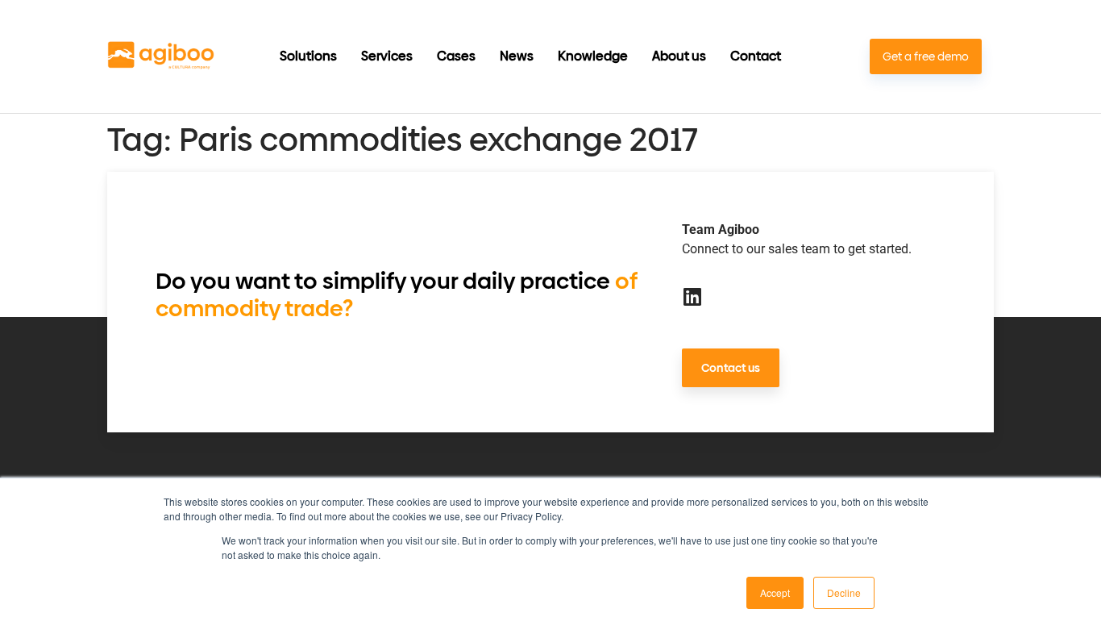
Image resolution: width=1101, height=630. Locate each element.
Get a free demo (926, 57)
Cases (456, 56)
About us (679, 56)
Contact (755, 56)
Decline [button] (844, 592)
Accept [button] (775, 592)
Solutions (308, 56)
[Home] (160, 57)
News (517, 56)
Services (387, 56)
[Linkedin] (692, 296)
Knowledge (593, 56)
